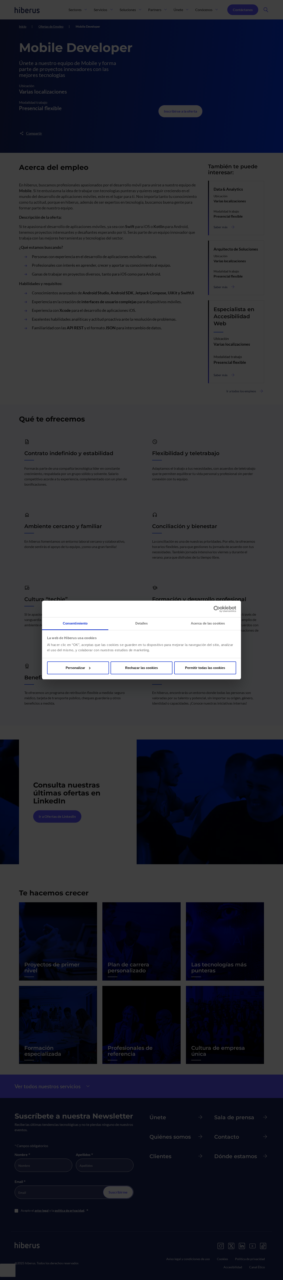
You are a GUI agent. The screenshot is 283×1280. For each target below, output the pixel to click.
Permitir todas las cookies (205, 668)
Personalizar (75, 668)
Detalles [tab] (141, 623)
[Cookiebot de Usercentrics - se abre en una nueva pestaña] (216, 609)
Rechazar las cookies (141, 668)
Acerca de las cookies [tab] (208, 623)
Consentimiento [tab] (75, 623)
